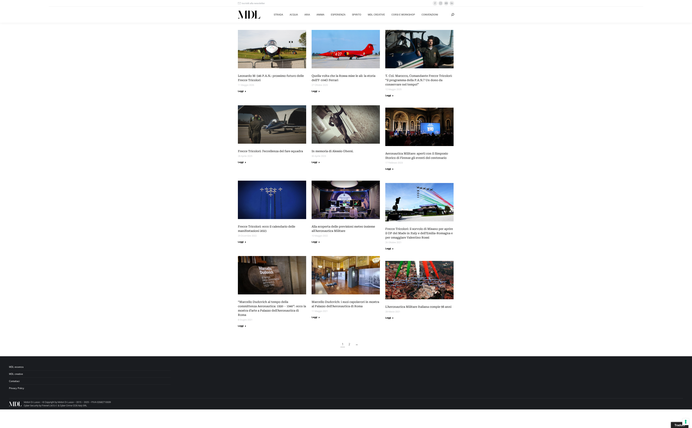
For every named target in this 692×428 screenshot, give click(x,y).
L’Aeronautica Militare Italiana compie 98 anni (418, 306)
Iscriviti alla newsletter (253, 3)
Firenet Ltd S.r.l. (49, 405)
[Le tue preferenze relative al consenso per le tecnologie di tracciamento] (685, 421)
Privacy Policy (16, 388)
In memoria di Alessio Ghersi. (333, 151)
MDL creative (16, 374)
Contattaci (14, 381)
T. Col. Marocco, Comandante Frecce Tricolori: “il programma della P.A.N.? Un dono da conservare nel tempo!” (418, 80)
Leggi (240, 91)
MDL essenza (16, 367)
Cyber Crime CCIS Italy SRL (73, 405)
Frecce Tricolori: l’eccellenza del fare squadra (270, 151)
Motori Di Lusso (66, 402)
